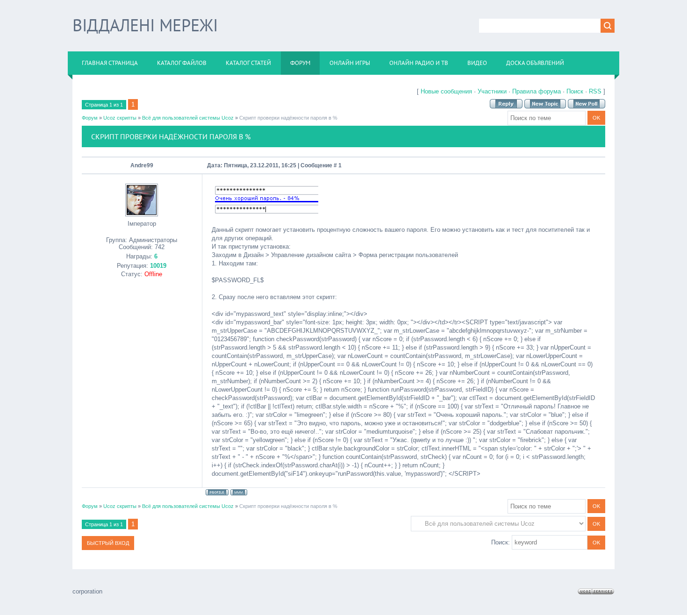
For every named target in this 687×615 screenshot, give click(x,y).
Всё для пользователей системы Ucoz (188, 118)
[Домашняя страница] (238, 492)
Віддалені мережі (145, 25)
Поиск (574, 91)
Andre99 (141, 165)
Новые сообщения (446, 91)
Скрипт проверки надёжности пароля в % (288, 118)
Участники (492, 91)
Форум (90, 118)
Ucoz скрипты (119, 118)
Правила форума (536, 91)
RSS (595, 91)
